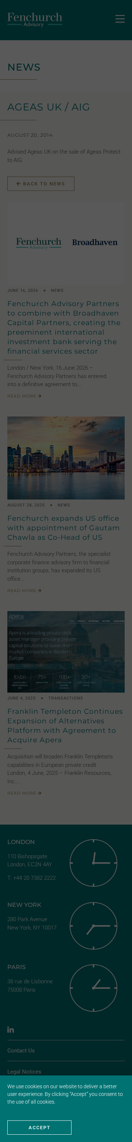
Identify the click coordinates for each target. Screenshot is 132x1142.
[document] (66, 571)
